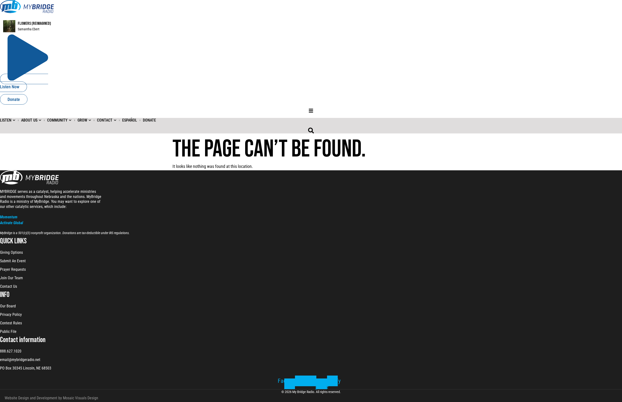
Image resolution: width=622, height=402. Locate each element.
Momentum (8, 217)
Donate (149, 120)
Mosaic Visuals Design (80, 398)
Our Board (8, 306)
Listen (5, 120)
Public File (8, 331)
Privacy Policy (11, 314)
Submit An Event (13, 261)
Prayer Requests (13, 269)
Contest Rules (11, 323)
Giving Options (11, 252)
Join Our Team (11, 278)
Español (129, 120)
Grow (82, 120)
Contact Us (8, 286)
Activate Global (11, 223)
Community (57, 120)
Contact (104, 120)
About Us (29, 120)
